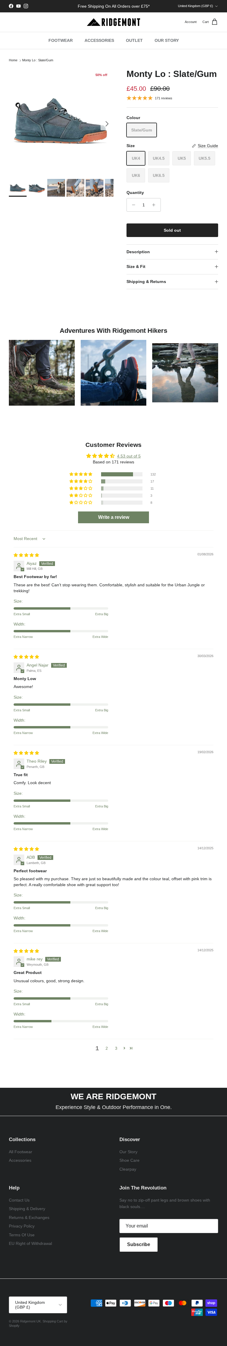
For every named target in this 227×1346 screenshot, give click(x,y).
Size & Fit (136, 266)
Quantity (135, 192)
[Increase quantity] (155, 204)
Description (138, 251)
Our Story (128, 1151)
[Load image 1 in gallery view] (61, 121)
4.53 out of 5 (129, 456)
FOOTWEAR (60, 40)
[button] (81, 474)
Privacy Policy (22, 1226)
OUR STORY (167, 40)
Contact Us (19, 1200)
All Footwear (20, 1151)
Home (13, 60)
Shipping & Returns (146, 281)
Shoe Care (129, 1160)
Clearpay (127, 1169)
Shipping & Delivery (27, 1208)
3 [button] (116, 1048)
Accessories (20, 1160)
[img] (26, 555)
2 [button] (107, 1048)
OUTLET (134, 40)
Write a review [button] (113, 517)
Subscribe (138, 1244)
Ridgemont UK (30, 1321)
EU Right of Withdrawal (30, 1243)
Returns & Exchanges (29, 1217)
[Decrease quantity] (132, 204)
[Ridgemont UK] (113, 22)
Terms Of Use (22, 1235)
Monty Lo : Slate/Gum (37, 60)
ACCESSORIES (99, 40)
